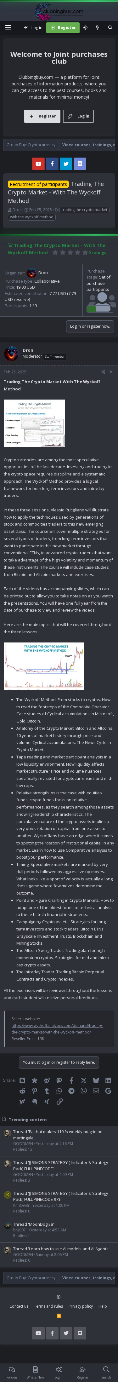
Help (102, 1306)
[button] (85, 27)
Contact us (18, 1306)
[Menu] (8, 28)
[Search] (110, 27)
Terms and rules (48, 1306)
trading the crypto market (84, 209)
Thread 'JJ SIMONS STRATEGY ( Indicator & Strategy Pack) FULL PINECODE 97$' (60, 1196)
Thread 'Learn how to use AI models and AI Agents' (61, 1249)
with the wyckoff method (31, 217)
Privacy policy (81, 1306)
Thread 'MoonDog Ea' (33, 1224)
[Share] (103, 372)
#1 (112, 372)
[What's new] (97, 27)
